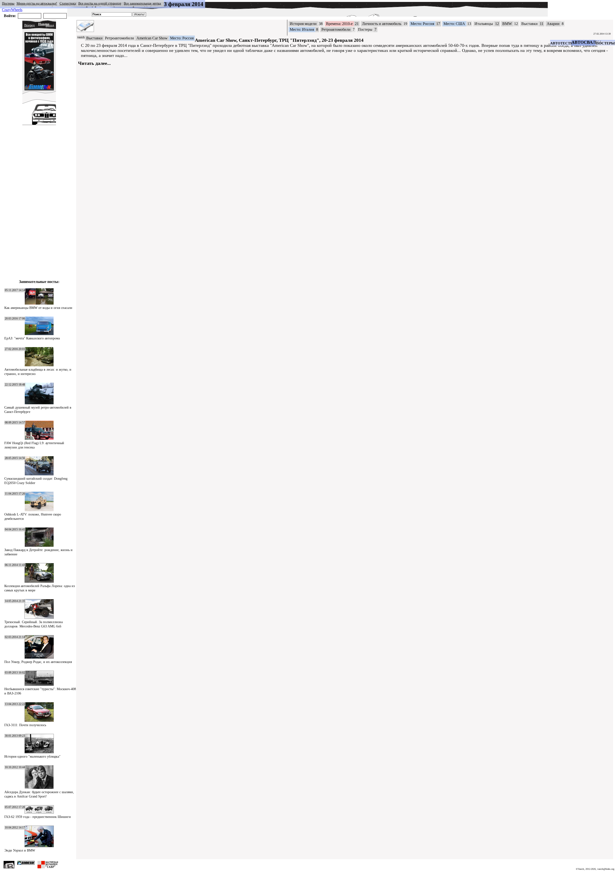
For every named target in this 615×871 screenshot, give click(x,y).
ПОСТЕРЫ (605, 43)
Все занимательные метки (142, 3)
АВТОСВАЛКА (587, 42)
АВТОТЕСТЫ (562, 43)
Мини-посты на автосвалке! (37, 3)
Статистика (68, 3)
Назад (50, 25)
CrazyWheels (12, 10)
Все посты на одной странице (99, 3)
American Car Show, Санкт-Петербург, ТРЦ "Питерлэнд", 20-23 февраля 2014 (279, 40)
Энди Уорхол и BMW (19, 850)
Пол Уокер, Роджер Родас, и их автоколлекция (38, 662)
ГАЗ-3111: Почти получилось (25, 725)
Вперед (29, 25)
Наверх (43, 24)
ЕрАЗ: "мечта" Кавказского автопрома (32, 338)
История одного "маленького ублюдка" (32, 756)
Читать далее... (94, 63)
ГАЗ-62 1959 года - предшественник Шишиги (37, 817)
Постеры (8, 3)
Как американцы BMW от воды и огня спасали (38, 308)
